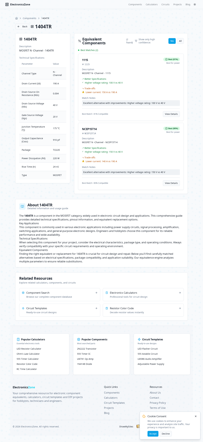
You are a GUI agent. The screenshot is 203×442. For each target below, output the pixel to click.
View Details (171, 113)
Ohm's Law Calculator (28, 353)
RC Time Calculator (27, 369)
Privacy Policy (158, 403)
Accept (153, 433)
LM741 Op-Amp (85, 358)
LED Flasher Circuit (148, 348)
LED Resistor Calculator (29, 348)
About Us (155, 392)
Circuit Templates (114, 403)
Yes (172, 40)
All (180, 40)
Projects (177, 4)
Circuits (165, 4)
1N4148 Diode (84, 363)
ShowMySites (126, 426)
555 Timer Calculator (28, 358)
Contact (154, 397)
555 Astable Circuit (148, 353)
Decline (166, 433)
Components (135, 4)
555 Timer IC (84, 353)
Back (24, 26)
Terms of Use (158, 408)
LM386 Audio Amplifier (150, 358)
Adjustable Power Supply (151, 363)
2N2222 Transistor (86, 348)
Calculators (152, 4)
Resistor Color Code (27, 363)
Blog (188, 4)
